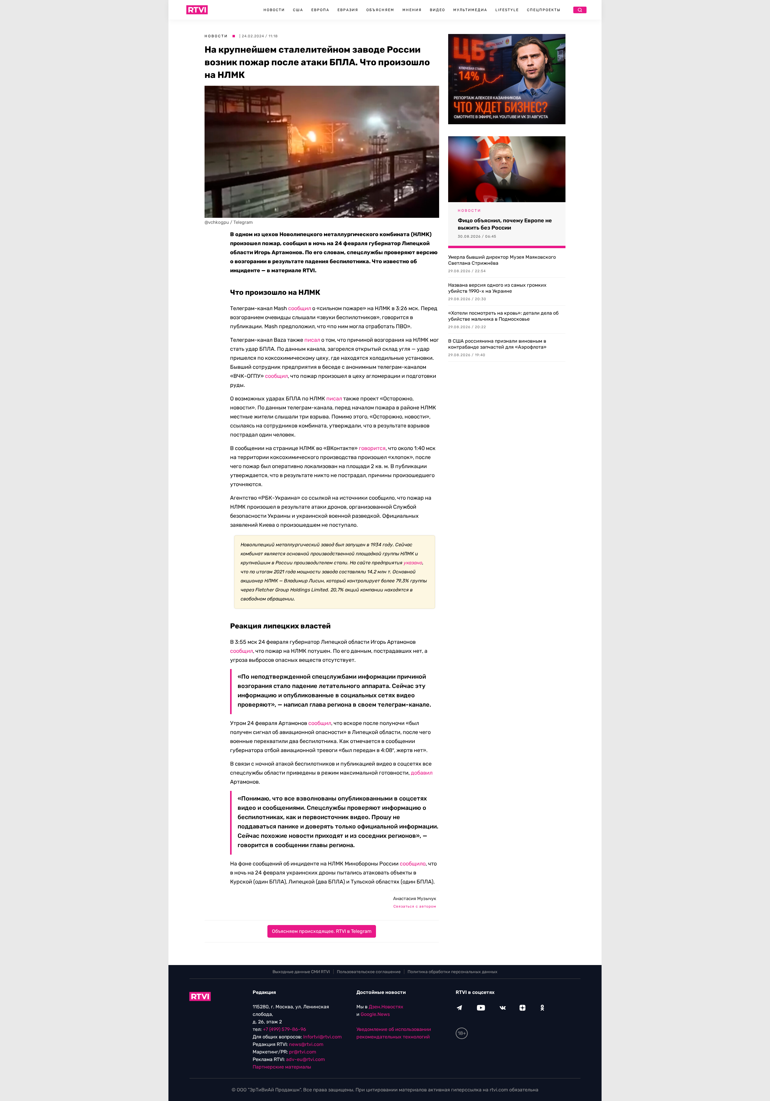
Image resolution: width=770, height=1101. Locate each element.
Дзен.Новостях (386, 1007)
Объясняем (380, 10)
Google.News (375, 1014)
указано (413, 563)
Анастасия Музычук (414, 898)
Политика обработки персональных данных (452, 971)
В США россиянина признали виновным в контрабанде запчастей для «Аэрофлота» (497, 344)
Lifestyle (507, 10)
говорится (372, 448)
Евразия (347, 10)
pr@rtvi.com (302, 1052)
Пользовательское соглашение (369, 971)
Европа (320, 10)
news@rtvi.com (306, 1044)
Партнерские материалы (282, 1067)
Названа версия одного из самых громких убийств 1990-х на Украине (497, 288)
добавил (422, 772)
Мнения (412, 10)
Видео (437, 10)
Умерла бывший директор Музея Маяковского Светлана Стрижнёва (502, 260)
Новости (274, 10)
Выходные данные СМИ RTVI (301, 971)
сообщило (413, 863)
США (298, 10)
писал (312, 340)
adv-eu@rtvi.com (305, 1059)
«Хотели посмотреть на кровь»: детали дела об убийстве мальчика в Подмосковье (503, 316)
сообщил (299, 308)
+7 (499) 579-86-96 (284, 1029)
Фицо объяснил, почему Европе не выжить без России (505, 224)
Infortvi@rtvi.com (322, 1037)
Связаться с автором (414, 906)
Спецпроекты (544, 10)
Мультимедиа (470, 10)
